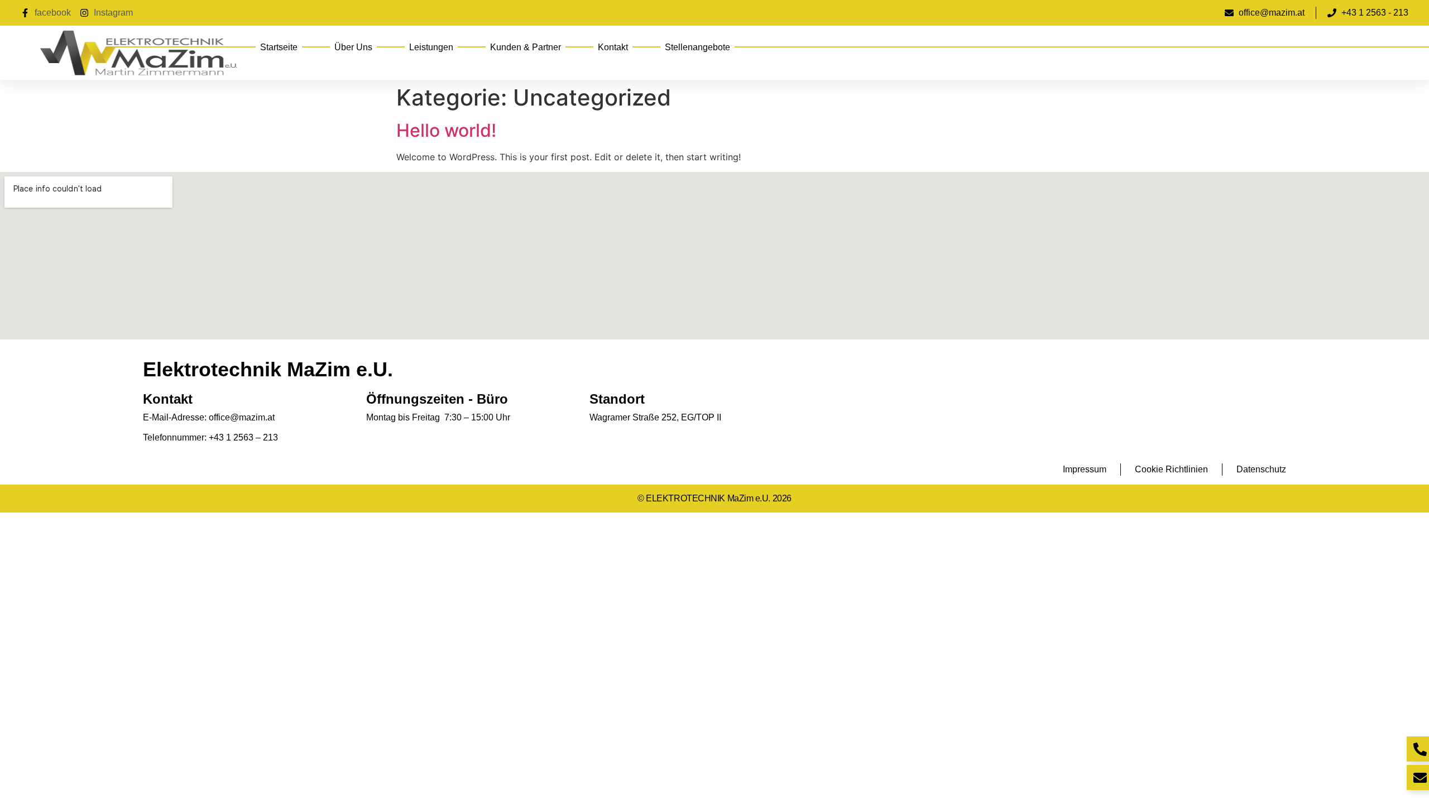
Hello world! (446, 130)
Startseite (279, 47)
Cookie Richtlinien (1171, 469)
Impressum (1084, 469)
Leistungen (431, 47)
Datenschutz (1261, 469)
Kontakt (613, 47)
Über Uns (353, 47)
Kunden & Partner (525, 47)
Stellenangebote (697, 47)
